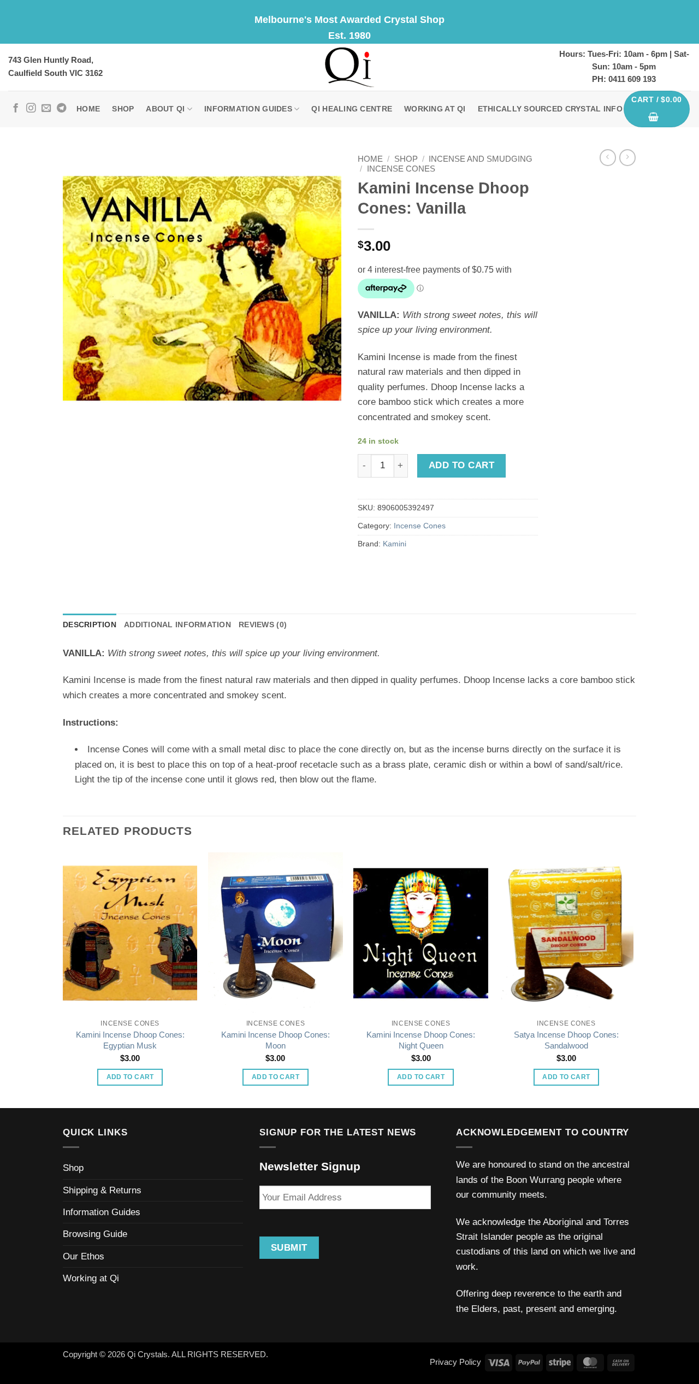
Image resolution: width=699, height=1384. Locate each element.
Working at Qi (435, 109)
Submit (289, 1247)
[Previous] (63, 979)
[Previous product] (627, 157)
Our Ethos (83, 1256)
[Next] (633, 979)
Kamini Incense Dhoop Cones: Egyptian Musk (130, 1040)
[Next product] (608, 157)
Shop (123, 109)
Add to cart (461, 465)
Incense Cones (401, 168)
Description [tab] (89, 625)
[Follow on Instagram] (30, 108)
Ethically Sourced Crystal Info (550, 109)
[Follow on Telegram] (61, 108)
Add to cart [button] (130, 1077)
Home (88, 109)
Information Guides (248, 109)
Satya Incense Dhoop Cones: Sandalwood (566, 1040)
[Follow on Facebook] (15, 108)
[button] (657, 109)
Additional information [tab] (177, 625)
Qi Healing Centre (351, 109)
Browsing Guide (95, 1234)
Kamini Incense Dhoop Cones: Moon (275, 1040)
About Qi (165, 109)
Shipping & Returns (102, 1190)
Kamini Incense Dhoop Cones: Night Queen (420, 1040)
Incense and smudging (480, 159)
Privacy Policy (455, 1362)
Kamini (394, 544)
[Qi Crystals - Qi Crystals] (349, 67)
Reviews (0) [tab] (263, 625)
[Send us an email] (46, 108)
